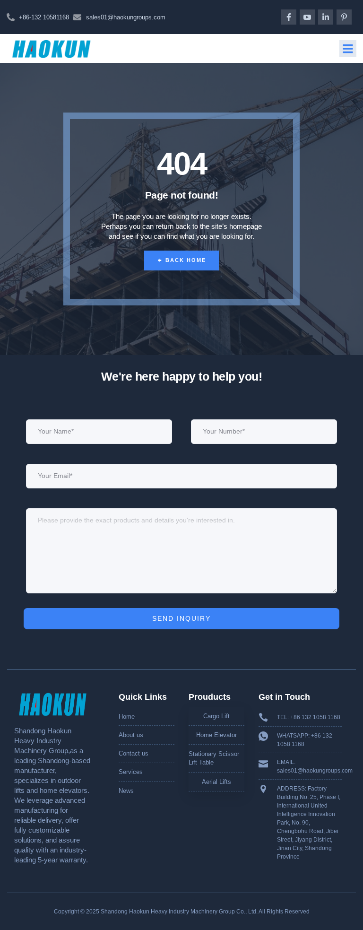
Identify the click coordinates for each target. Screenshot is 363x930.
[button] (347, 48)
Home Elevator (216, 735)
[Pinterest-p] (344, 17)
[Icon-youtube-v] (307, 17)
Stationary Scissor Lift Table (214, 758)
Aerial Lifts (216, 781)
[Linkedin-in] (325, 17)
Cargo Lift (216, 716)
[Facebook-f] (288, 17)
